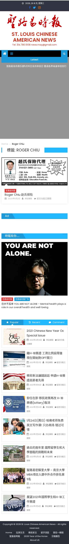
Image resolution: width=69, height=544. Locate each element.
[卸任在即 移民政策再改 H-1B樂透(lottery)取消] (14, 404)
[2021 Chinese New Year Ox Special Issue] (14, 336)
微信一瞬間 (58, 532)
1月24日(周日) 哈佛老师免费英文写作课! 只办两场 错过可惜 (45, 425)
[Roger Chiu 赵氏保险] (34, 171)
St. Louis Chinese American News (34, 36)
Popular (14, 322)
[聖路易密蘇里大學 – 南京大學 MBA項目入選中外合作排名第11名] (14, 475)
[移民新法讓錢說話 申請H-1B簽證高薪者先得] (14, 381)
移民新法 (32, 532)
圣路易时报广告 (22, 299)
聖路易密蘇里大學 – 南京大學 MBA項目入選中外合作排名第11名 (46, 474)
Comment (59, 322)
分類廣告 (56, 536)
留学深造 (45, 532)
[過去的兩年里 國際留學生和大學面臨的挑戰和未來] (14, 453)
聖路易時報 (14, 536)
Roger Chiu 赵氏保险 (19, 195)
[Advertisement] (34, 104)
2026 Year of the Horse (35, 536)
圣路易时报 (10, 190)
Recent (36, 322)
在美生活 (20, 532)
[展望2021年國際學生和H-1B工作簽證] (14, 502)
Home (9, 532)
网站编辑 (28, 198)
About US (34, 540)
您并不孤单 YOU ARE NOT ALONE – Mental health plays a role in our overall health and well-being (33, 305)
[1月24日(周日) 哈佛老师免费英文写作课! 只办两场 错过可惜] (14, 426)
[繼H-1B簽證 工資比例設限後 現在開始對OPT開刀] (14, 359)
